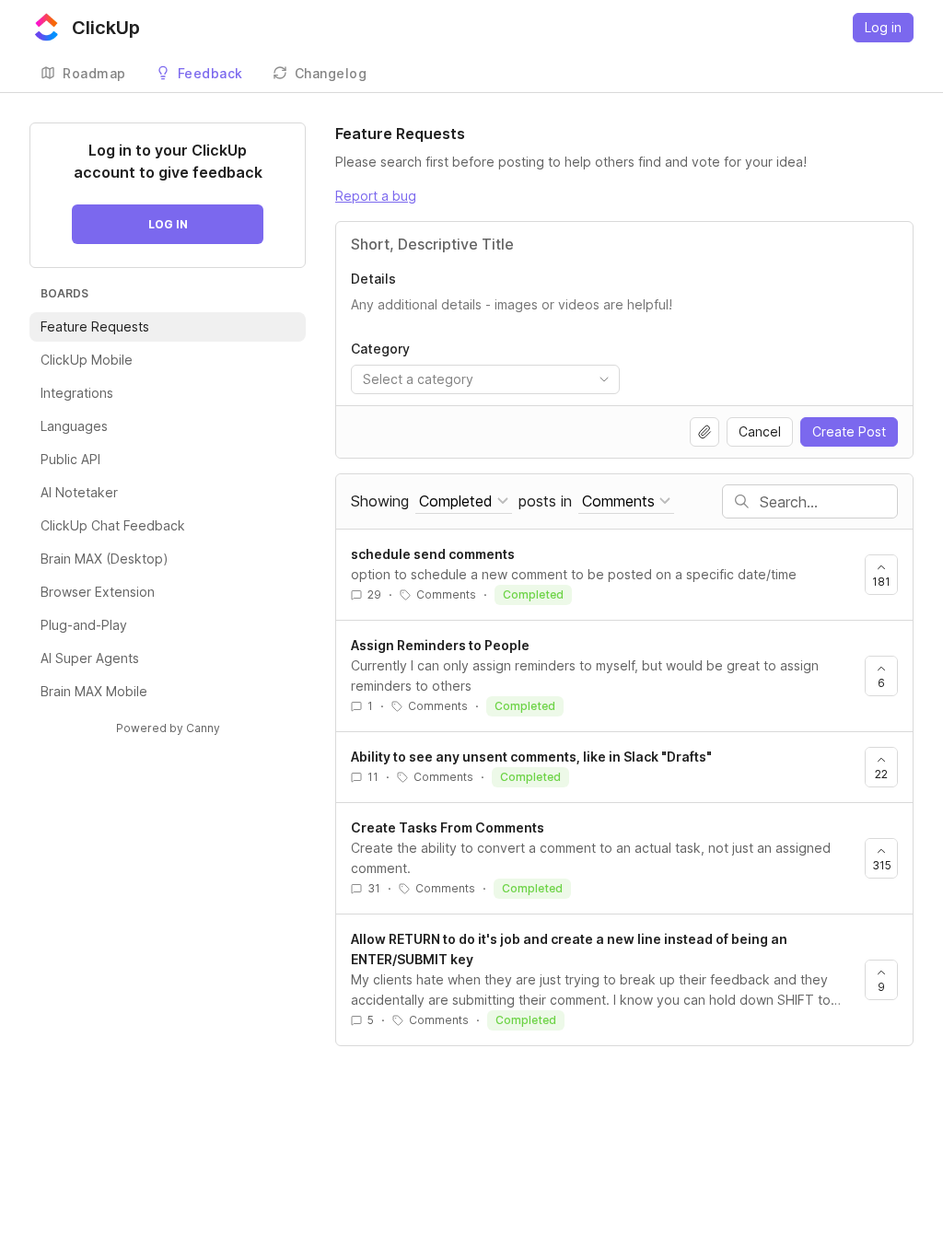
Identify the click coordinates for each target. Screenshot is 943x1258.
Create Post (849, 431)
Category (380, 348)
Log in (883, 27)
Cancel (760, 431)
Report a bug (375, 196)
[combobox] (485, 379)
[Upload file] (704, 432)
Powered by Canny (168, 728)
